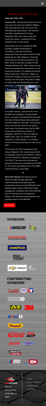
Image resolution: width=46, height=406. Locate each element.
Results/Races (34, 382)
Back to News (9, 205)
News (29, 379)
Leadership (32, 386)
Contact (31, 389)
